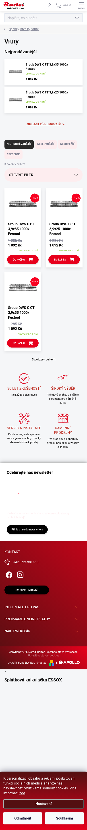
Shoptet (41, 662)
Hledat (77, 17)
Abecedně (13, 154)
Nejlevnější (45, 144)
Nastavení (43, 804)
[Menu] (81, 5)
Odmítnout (22, 818)
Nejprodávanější (19, 144)
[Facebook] (8, 574)
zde (22, 793)
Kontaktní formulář (26, 589)
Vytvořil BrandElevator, (21, 662)
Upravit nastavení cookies (43, 655)
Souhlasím (64, 818)
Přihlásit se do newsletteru (27, 529)
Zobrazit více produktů (44, 124)
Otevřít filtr (21, 175)
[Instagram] (19, 574)
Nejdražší (67, 144)
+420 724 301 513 (26, 562)
